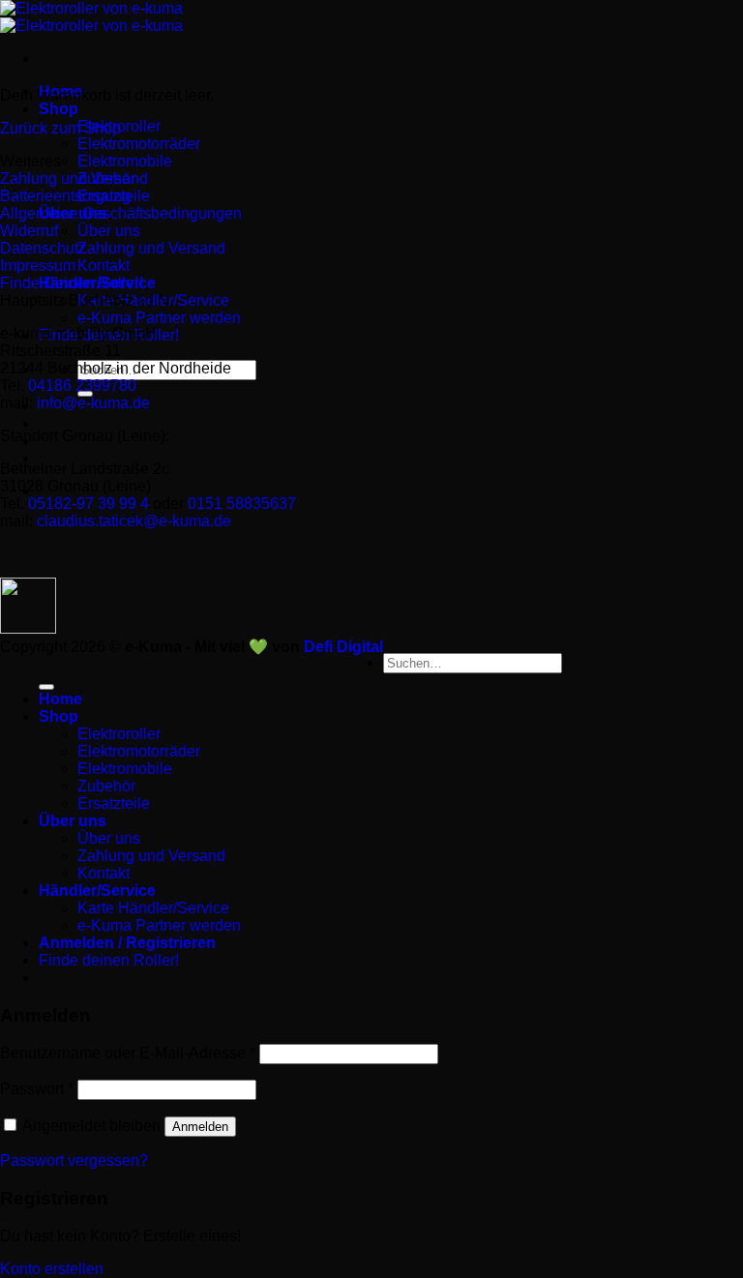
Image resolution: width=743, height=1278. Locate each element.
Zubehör (106, 786)
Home (60, 699)
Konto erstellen (52, 1269)
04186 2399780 (82, 385)
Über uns (108, 231)
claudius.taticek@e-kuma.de (134, 521)
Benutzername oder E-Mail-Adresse (127, 1053)
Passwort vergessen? (74, 1160)
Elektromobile (124, 161)
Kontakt (103, 265)
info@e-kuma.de (93, 403)
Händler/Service (97, 890)
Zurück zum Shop (60, 128)
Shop (58, 109)
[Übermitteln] (46, 687)
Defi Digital (343, 647)
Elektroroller (119, 734)
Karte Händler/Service (153, 908)
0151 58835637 (242, 503)
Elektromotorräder (138, 143)
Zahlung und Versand (151, 248)
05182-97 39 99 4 (88, 503)
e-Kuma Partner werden (159, 318)
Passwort (37, 1089)
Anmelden (200, 1126)
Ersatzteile (113, 803)
